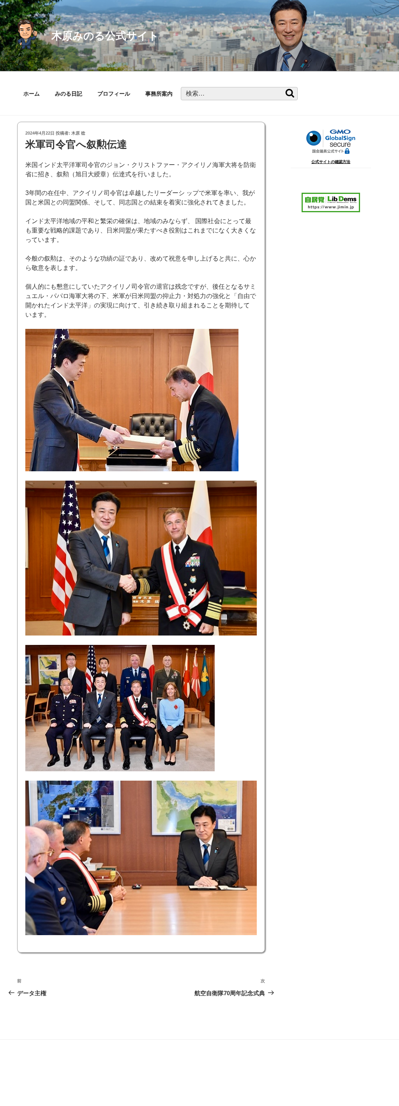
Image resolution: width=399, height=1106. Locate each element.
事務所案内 (159, 94)
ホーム (31, 94)
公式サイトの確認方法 (330, 162)
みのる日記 (68, 94)
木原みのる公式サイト (105, 36)
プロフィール (113, 94)
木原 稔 (78, 133)
